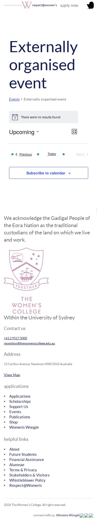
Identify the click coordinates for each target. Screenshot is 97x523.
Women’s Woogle (24, 427)
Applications (20, 396)
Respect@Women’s (25, 485)
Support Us (18, 406)
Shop (13, 422)
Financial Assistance (26, 459)
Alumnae (16, 464)
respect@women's (44, 5)
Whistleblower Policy (27, 480)
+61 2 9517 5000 (15, 338)
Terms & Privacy (23, 469)
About (14, 449)
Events (14, 99)
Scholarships (20, 401)
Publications (19, 416)
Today (52, 154)
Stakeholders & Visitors (29, 475)
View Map (12, 375)
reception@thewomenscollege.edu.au (29, 343)
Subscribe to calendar (45, 172)
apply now (69, 5)
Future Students (23, 454)
